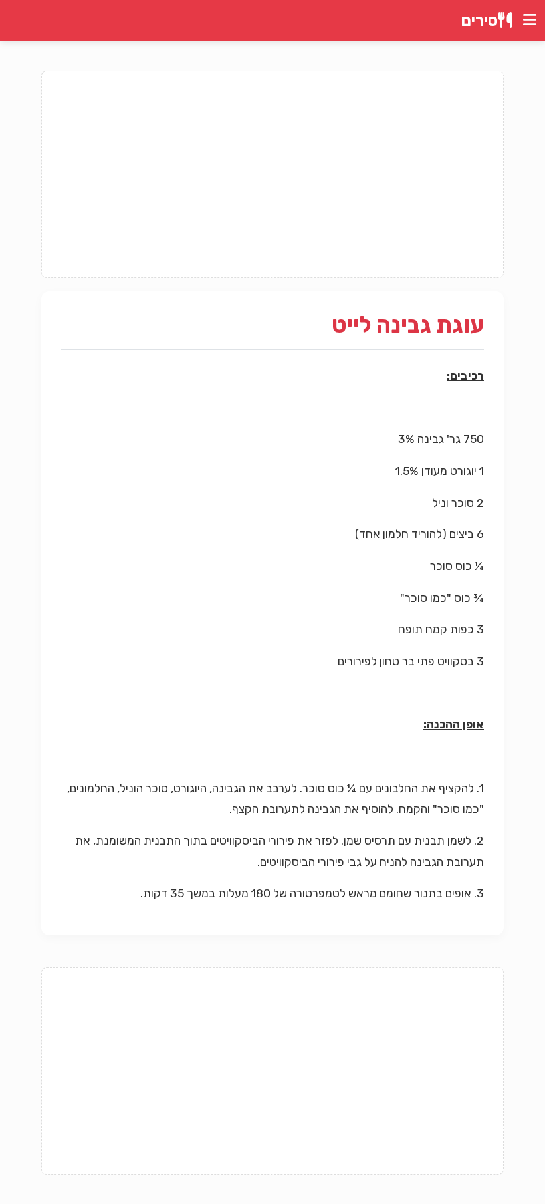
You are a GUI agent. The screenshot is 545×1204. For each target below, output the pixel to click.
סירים (479, 20)
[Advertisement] (272, 174)
